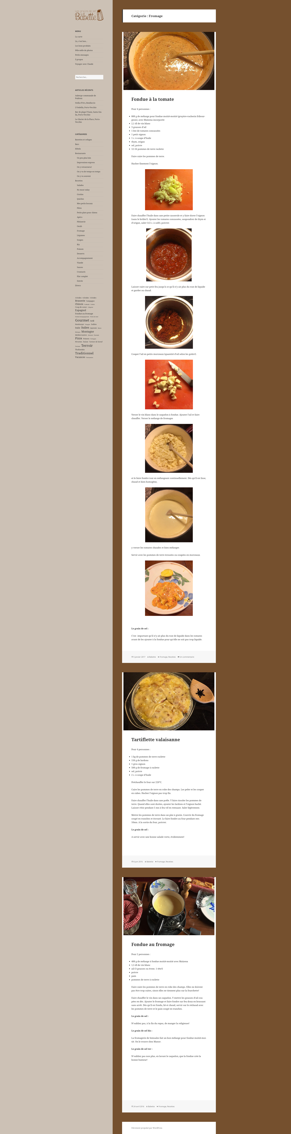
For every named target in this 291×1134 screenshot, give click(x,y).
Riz (78, 244)
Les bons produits (82, 46)
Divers (78, 285)
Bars (77, 144)
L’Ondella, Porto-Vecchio (85, 107)
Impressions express (86, 162)
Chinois (79, 304)
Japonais (93, 328)
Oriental (90, 335)
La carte (78, 36)
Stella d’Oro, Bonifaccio (85, 103)
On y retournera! (84, 167)
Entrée (80, 281)
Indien (94, 324)
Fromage (81, 231)
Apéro (79, 217)
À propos (79, 59)
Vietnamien (89, 357)
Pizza (78, 338)
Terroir (87, 345)
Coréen (92, 304)
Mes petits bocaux (85, 203)
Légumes (81, 235)
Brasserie (80, 300)
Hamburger (79, 324)
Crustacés (81, 272)
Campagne (90, 301)
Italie (77, 327)
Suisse (85, 341)
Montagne (87, 331)
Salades (80, 185)
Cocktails (86, 304)
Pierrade (96, 335)
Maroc (99, 328)
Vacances (80, 357)
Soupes (80, 240)
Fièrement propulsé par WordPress (146, 1128)
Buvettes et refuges (83, 139)
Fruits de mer (94, 317)
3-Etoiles (78, 298)
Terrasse (77, 346)
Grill (92, 320)
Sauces (80, 267)
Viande (80, 262)
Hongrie (87, 324)
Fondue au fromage (84, 313)
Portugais (93, 339)
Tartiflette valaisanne (155, 739)
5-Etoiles (93, 298)
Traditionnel (84, 353)
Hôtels (78, 149)
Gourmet (82, 320)
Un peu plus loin (84, 158)
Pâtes (79, 208)
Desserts (80, 253)
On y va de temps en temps (88, 171)
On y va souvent (84, 176)
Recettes (79, 180)
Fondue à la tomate (152, 99)
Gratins (80, 194)
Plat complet (82, 276)
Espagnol (80, 310)
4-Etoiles (86, 298)
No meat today (83, 190)
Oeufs (79, 226)
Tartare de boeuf (95, 342)
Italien (85, 327)
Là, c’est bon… (81, 41)
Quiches (80, 199)
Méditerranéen (81, 335)
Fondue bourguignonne (82, 317)
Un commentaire (187, 657)
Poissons (86, 339)
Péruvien (78, 342)
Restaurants (80, 153)
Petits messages (82, 55)
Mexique (77, 332)
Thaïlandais (80, 349)
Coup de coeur (81, 307)
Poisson (80, 249)
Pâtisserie (81, 221)
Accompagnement (85, 258)
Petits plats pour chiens (87, 212)
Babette (152, 657)
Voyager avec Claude (84, 64)
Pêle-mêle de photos (84, 50)
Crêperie (90, 307)
